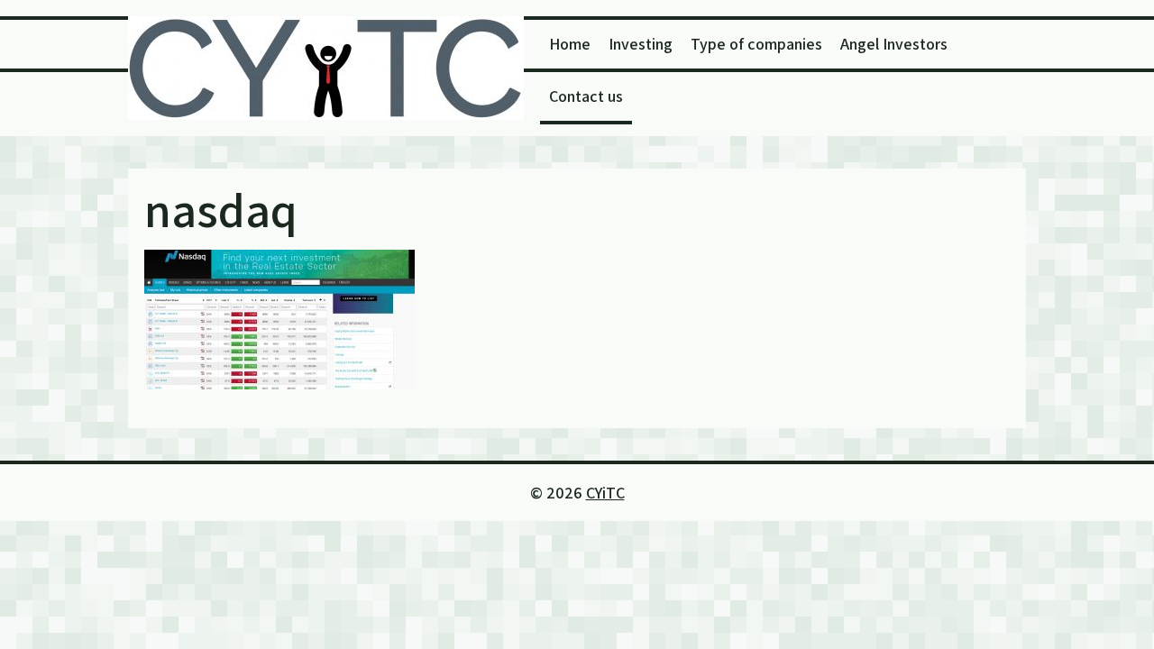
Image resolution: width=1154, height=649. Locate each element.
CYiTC (605, 492)
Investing (641, 43)
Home (570, 43)
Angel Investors (894, 43)
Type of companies (756, 43)
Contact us (586, 96)
